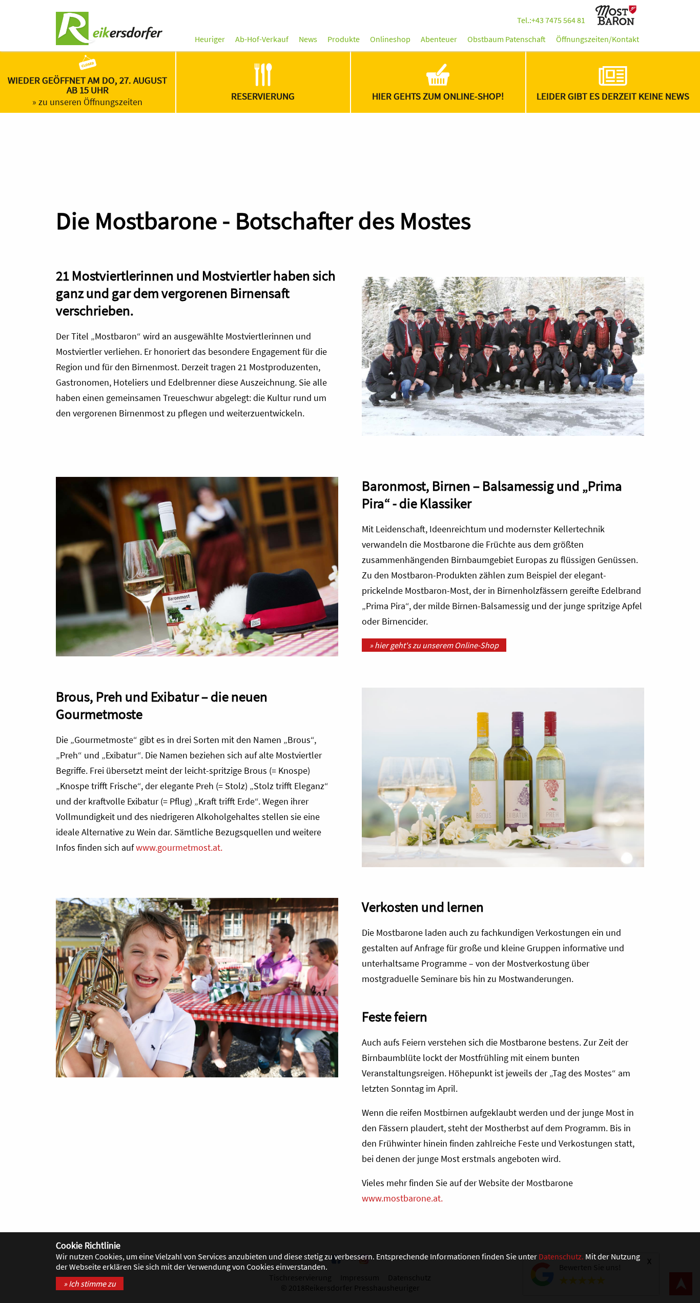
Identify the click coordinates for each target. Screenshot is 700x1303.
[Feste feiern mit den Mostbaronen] (197, 987)
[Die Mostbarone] (617, 21)
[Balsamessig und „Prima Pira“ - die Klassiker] (197, 566)
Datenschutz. (561, 1256)
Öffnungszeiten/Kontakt (597, 39)
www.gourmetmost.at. (179, 847)
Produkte (343, 39)
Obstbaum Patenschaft (506, 39)
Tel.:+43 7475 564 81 (551, 20)
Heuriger (210, 39)
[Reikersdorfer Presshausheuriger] (109, 29)
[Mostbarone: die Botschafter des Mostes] (503, 356)
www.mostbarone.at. (402, 1198)
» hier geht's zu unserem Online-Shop (434, 645)
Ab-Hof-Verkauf (262, 39)
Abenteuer (439, 39)
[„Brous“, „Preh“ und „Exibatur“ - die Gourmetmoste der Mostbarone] (503, 777)
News (308, 39)
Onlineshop (390, 39)
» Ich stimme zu (90, 1283)
